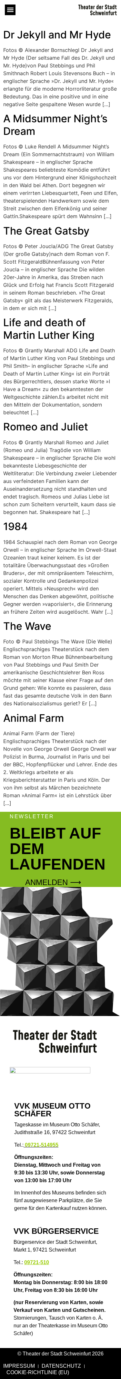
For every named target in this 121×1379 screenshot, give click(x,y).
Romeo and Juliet (45, 426)
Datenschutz (61, 1366)
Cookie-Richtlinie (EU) (37, 1372)
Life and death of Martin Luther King (49, 328)
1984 (15, 526)
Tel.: (36, 1145)
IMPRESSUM (19, 1366)
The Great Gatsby (46, 231)
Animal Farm (33, 718)
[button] (10, 10)
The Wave (27, 626)
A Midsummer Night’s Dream (55, 124)
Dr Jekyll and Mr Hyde (57, 34)
